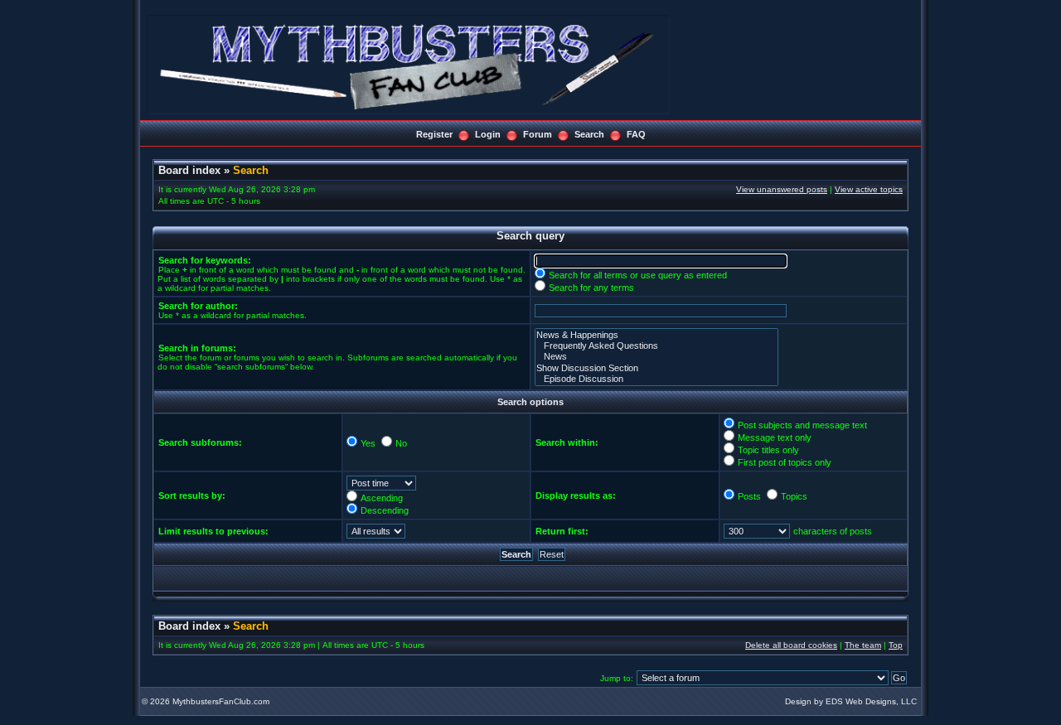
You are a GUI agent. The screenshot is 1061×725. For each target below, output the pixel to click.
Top (896, 645)
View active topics (869, 189)
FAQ (636, 134)
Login (488, 134)
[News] (656, 356)
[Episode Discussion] (656, 379)
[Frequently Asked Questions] (656, 346)
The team (863, 645)
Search (589, 134)
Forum (537, 134)
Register (434, 134)
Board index (189, 170)
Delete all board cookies (791, 645)
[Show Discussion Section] (656, 368)
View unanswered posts (781, 189)
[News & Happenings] (656, 335)
